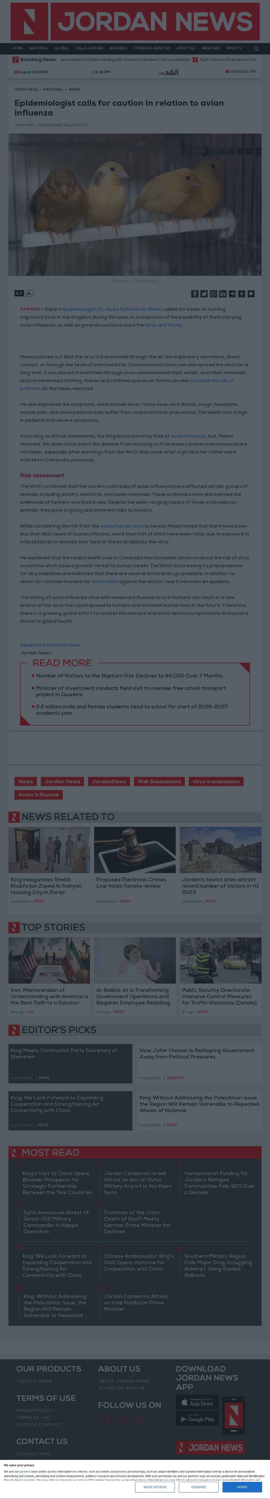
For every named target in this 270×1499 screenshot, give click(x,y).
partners (25, 1471)
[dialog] (135, 1479)
